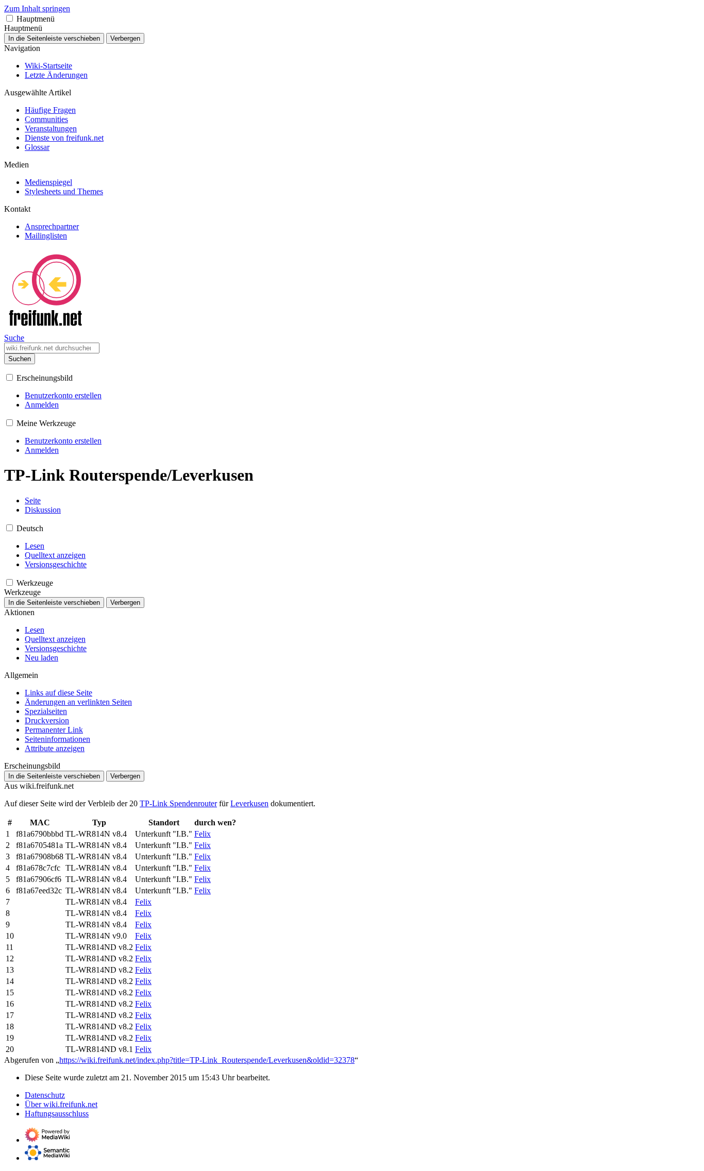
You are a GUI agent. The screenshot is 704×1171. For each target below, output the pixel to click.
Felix (202, 833)
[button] (9, 18)
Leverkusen (249, 803)
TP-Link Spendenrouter (178, 803)
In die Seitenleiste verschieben (54, 38)
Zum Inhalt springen (37, 8)
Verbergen (125, 38)
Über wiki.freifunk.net (61, 1104)
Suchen (19, 359)
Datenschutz (45, 1095)
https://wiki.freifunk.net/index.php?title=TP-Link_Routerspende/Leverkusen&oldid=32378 (207, 1060)
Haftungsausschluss (57, 1113)
